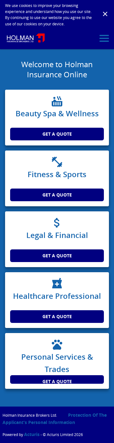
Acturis (32, 434)
